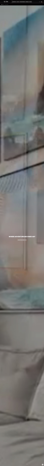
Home (3, 4)
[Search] (39, 1)
